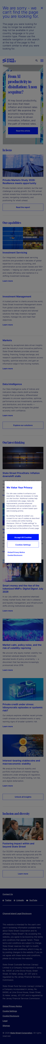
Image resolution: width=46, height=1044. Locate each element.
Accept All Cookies (23, 537)
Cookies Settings (23, 545)
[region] (23, 522)
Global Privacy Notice (16, 552)
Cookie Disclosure (15, 555)
